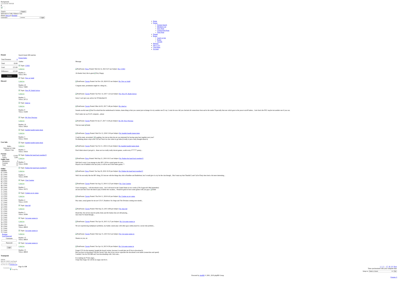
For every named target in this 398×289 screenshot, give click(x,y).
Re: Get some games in (127, 221)
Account (156, 49)
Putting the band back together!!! (36, 155)
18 (389, 266)
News (87, 69)
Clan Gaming (29, 180)
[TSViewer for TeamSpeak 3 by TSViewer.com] (6, 268)
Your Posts (160, 32)
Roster (155, 36)
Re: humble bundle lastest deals (129, 133)
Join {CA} (156, 45)
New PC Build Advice (32, 90)
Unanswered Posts (163, 30)
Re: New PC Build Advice (128, 94)
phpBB (202, 275)
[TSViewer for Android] (14, 269)
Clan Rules (156, 47)
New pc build (29, 78)
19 (392, 266)
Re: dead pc (123, 106)
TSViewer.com (13, 264)
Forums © (394, 277)
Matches (155, 43)
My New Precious (31, 117)
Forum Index (23, 58)
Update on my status (32, 193)
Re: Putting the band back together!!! (131, 158)
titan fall (27, 205)
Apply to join (161, 38)
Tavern (87, 81)
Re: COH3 (121, 69)
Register (14, 15)
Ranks (159, 40)
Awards (159, 42)
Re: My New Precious (126, 121)
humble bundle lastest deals (34, 130)
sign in (7, 15)
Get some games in (31, 218)
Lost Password (7, 236)
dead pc (27, 103)
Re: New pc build (124, 81)
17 (387, 266)
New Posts (160, 29)
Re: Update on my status (127, 196)
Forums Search (162, 25)
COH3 (27, 66)
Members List (161, 27)
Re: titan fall (123, 209)
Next (395, 266)
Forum (155, 23)
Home (155, 21)
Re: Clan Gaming (125, 183)
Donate (155, 34)
